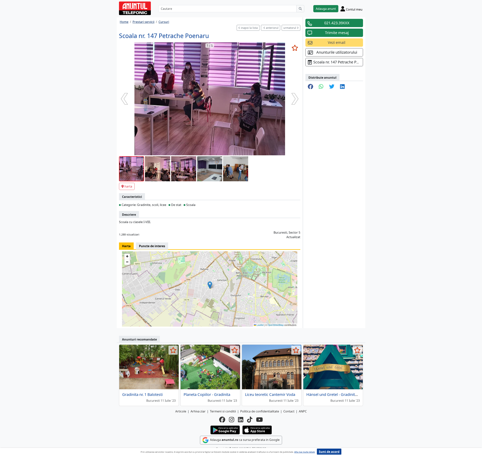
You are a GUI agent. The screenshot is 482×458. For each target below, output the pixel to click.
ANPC (303, 411)
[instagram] (231, 419)
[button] (209, 285)
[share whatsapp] (321, 87)
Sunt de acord (329, 452)
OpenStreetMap (276, 324)
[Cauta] (300, 8)
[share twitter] (332, 87)
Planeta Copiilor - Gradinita (207, 394)
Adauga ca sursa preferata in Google (244, 440)
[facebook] (222, 419)
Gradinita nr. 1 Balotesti (142, 394)
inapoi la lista (249, 28)
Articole (180, 411)
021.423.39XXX (336, 22)
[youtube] (259, 419)
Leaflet (260, 324)
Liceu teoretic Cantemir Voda (270, 394)
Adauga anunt (326, 9)
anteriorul (271, 28)
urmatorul (290, 28)
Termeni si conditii (223, 411)
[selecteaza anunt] (294, 47)
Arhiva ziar (198, 411)
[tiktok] (249, 419)
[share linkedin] (342, 87)
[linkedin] (240, 419)
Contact (288, 411)
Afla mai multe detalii (304, 451)
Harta (126, 246)
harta (128, 186)
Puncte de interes (152, 246)
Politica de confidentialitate (259, 411)
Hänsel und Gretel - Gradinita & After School (344, 394)
